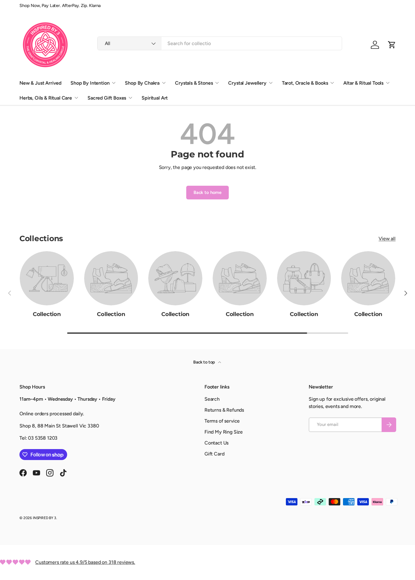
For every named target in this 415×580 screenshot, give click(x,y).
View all (387, 238)
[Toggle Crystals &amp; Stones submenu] (217, 82)
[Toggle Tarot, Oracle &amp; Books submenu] (332, 82)
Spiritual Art (155, 98)
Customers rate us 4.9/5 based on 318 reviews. (85, 562)
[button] (392, 44)
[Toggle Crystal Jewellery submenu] (270, 82)
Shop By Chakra (142, 83)
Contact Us (216, 443)
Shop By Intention (89, 83)
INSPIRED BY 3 (44, 518)
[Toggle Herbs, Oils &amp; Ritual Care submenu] (76, 97)
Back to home (207, 192)
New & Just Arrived (40, 83)
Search (212, 399)
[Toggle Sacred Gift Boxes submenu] (130, 97)
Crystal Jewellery (247, 83)
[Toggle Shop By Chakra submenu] (163, 82)
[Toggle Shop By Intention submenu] (113, 82)
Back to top (204, 362)
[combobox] (220, 43)
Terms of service (222, 421)
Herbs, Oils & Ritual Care (45, 98)
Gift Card (214, 454)
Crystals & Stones (194, 83)
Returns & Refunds (224, 410)
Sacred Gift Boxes (106, 98)
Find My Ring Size (223, 432)
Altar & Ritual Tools (363, 83)
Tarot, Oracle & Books (305, 83)
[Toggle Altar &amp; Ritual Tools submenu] (387, 82)
